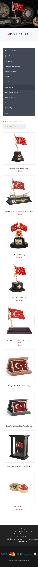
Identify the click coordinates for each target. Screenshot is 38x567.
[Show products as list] (5, 122)
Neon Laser (11, 560)
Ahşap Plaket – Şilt (10, 51)
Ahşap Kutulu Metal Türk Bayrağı (19, 386)
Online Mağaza (9, 108)
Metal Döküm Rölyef (11, 92)
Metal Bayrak (9, 87)
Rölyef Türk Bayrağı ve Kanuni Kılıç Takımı (19, 212)
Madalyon (8, 77)
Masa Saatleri (9, 82)
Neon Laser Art (9, 103)
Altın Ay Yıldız (19, 507)
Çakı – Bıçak (9, 56)
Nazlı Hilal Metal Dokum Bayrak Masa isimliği (19, 341)
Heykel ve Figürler (10, 72)
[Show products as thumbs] (3, 122)
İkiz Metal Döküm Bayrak (19, 255)
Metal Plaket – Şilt (10, 98)
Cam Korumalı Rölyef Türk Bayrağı (19, 466)
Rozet (6, 113)
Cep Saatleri (8, 61)
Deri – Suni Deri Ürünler (12, 66)
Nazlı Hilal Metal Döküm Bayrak (19, 168)
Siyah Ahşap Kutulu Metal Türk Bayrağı (19, 426)
